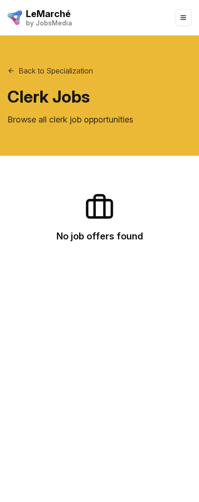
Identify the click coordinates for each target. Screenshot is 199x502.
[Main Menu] (183, 17)
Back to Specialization (56, 70)
